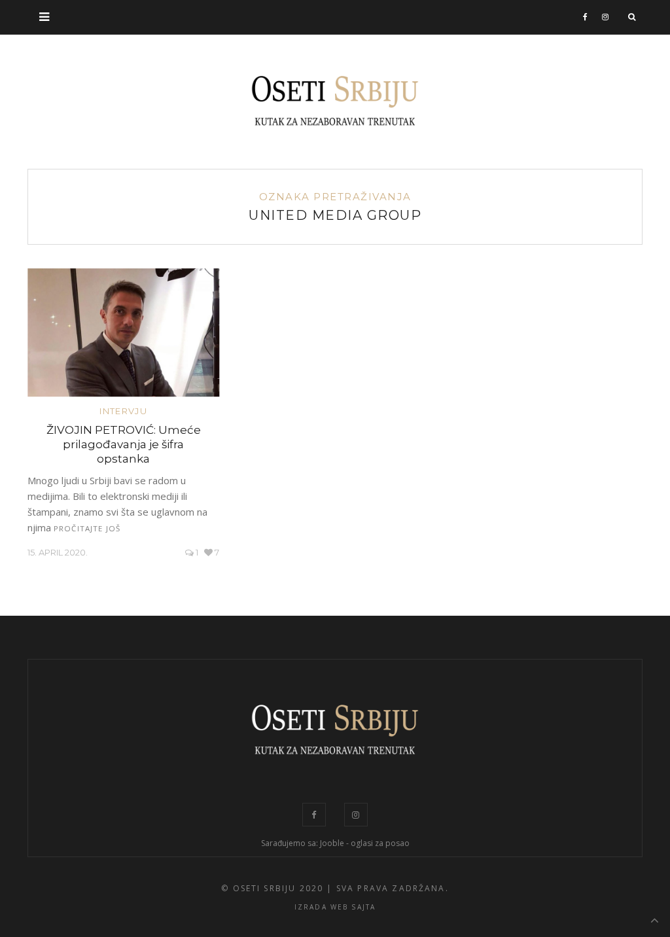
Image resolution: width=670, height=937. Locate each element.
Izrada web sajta (335, 906)
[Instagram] (605, 17)
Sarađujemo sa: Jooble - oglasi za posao (335, 843)
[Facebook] (585, 17)
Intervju (123, 411)
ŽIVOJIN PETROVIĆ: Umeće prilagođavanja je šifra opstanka (123, 444)
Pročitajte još (87, 528)
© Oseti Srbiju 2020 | (276, 888)
